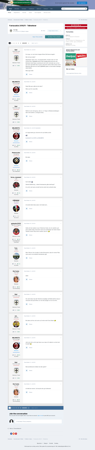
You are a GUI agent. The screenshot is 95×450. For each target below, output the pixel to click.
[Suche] (85, 9)
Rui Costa (16, 271)
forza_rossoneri (16, 177)
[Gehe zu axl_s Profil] (16, 324)
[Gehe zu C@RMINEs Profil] (16, 208)
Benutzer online (47, 12)
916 (19, 99)
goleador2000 (16, 223)
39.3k (15, 99)
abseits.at (39, 8)
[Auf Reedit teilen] (14, 434)
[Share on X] (9, 434)
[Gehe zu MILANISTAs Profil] (16, 89)
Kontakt (51, 443)
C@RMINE (16, 200)
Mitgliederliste (17, 12)
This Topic (80, 8)
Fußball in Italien (25, 31)
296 (19, 287)
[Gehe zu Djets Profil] (11, 30)
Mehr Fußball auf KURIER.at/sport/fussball (76, 28)
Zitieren (30, 74)
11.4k (14, 263)
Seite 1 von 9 (34, 43)
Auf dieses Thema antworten (54, 36)
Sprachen (39, 443)
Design (45, 443)
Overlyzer (46, 8)
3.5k (19, 239)
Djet (17, 30)
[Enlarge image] (26, 135)
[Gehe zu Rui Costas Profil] (16, 279)
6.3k (15, 287)
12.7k (14, 239)
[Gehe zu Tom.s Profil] (16, 256)
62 (19, 65)
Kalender (24, 12)
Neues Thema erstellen (38, 36)
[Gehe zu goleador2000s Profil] (16, 231)
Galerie (30, 12)
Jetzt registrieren (82, 3)
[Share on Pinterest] (16, 434)
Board (10, 8)
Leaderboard (31, 8)
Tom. (16, 248)
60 (19, 331)
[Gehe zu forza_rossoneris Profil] (16, 185)
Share (43, 30)
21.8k (15, 65)
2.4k (19, 170)
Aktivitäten (17, 8)
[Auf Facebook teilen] (11, 434)
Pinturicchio (16, 152)
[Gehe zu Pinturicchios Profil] (16, 160)
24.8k (14, 170)
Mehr (51, 8)
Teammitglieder (38, 12)
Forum (9, 12)
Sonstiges (24, 8)
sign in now (40, 415)
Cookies (56, 443)
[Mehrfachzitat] (27, 74)
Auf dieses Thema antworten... (24, 421)
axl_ (16, 316)
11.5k (14, 193)
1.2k (15, 216)
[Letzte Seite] (29, 43)
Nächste (24, 43)
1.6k (19, 193)
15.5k (15, 331)
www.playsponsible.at (63, 446)
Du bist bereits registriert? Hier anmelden (65, 3)
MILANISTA (16, 82)
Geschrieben (29, 49)
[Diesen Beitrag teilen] (60, 49)
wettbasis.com (69, 44)
